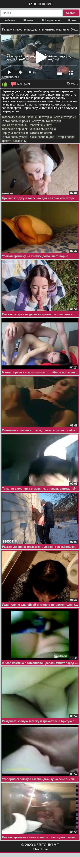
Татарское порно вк (15, 129)
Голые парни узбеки (15, 136)
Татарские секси (41, 133)
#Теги (72, 20)
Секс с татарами (65, 117)
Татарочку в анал (13, 117)
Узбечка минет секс (43, 129)
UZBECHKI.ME (40, 4)
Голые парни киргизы (16, 121)
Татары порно (65, 136)
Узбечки (9, 20)
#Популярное (51, 20)
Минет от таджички (14, 125)
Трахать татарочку (14, 140)
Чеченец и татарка (39, 117)
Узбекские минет (40, 125)
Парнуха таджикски (15, 133)
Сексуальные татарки (46, 121)
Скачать (72, 83)
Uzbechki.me (40, 849)
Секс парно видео (42, 136)
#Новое (28, 20)
